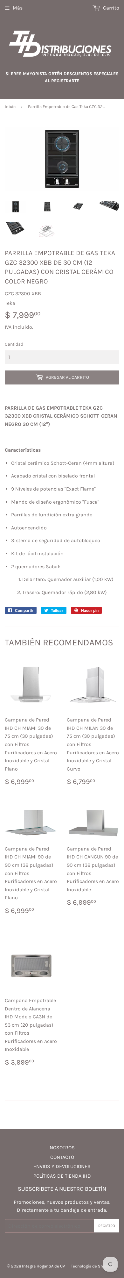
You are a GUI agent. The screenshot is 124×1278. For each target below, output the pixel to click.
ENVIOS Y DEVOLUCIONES (62, 1166)
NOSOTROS (62, 1148)
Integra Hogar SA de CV (43, 1266)
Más (18, 8)
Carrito (110, 8)
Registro (106, 1226)
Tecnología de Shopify (91, 1266)
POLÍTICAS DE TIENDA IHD (62, 1176)
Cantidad (14, 344)
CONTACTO (62, 1157)
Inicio (10, 106)
